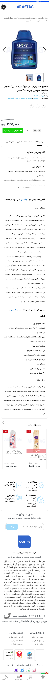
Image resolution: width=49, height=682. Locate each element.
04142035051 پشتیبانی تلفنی (26, 616)
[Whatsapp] (28, 670)
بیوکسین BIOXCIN (38, 96)
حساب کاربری (6, 679)
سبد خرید (18, 678)
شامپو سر (11, 98)
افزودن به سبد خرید (11, 130)
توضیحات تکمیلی (24, 141)
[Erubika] (16, 670)
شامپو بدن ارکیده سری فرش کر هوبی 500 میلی (37, 452)
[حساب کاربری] (6, 676)
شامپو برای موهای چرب (23, 98)
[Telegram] (22, 670)
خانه (46, 18)
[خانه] (42, 676)
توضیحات (39, 141)
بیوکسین (24, 199)
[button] (4, 50)
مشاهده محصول (39, 431)
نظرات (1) (10, 141)
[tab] (39, 141)
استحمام (39, 18)
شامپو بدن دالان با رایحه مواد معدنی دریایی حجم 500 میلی (14, 457)
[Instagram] (34, 670)
